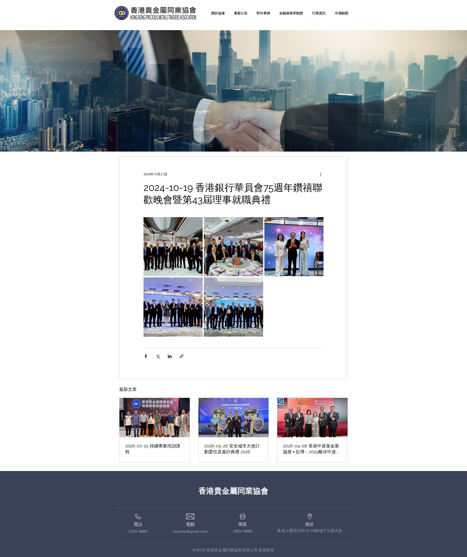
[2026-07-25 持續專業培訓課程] (154, 417)
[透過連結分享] (181, 356)
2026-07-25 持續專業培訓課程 (152, 448)
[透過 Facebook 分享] (146, 356)
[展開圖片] (173, 246)
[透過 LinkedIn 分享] (169, 356)
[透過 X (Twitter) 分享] (157, 356)
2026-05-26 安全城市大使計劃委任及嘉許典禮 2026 (232, 448)
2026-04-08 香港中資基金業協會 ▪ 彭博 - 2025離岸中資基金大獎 (311, 449)
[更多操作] (320, 174)
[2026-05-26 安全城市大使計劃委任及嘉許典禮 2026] (233, 417)
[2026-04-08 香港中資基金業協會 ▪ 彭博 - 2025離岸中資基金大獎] (312, 417)
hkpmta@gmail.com (190, 531)
